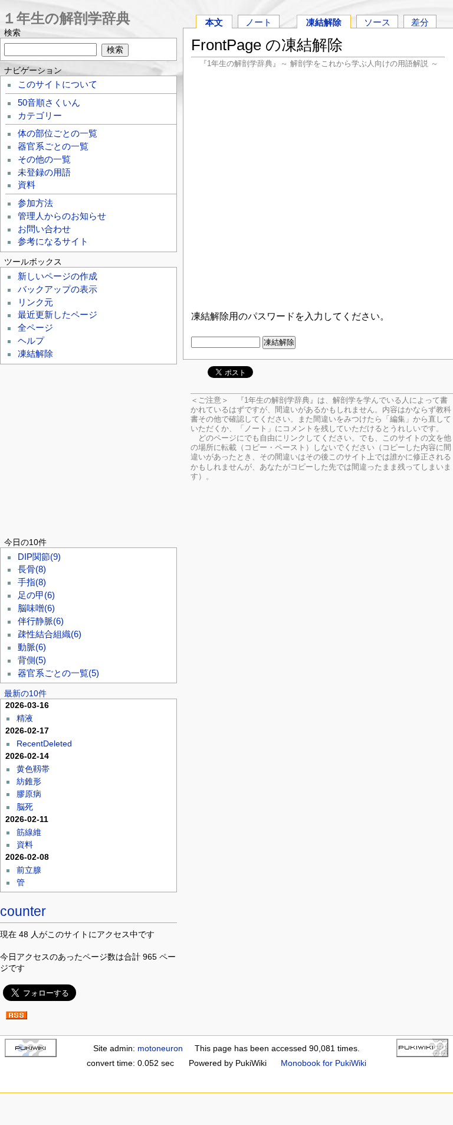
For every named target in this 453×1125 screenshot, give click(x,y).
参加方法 (35, 203)
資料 (26, 185)
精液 (25, 718)
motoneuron (160, 1048)
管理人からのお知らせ (62, 216)
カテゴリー (40, 115)
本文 (214, 22)
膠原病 (29, 793)
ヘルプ (31, 340)
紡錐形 (29, 781)
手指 (32, 582)
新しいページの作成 (57, 276)
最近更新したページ (57, 314)
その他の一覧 (44, 159)
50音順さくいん (49, 102)
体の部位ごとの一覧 (57, 133)
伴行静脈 (41, 621)
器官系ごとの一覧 (53, 146)
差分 (420, 22)
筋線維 (29, 832)
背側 (32, 660)
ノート (258, 22)
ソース (377, 22)
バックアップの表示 (57, 289)
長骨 (32, 569)
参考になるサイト (53, 241)
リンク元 (35, 302)
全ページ (35, 327)
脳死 (25, 806)
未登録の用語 (44, 172)
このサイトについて (57, 84)
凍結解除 (324, 22)
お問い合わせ (44, 229)
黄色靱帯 (33, 769)
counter (23, 911)
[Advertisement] (318, 188)
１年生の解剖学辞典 (66, 18)
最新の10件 (25, 693)
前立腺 (29, 870)
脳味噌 (36, 608)
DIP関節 (39, 557)
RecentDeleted (44, 743)
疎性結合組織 (49, 634)
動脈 (32, 647)
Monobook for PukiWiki (323, 1063)
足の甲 (36, 595)
